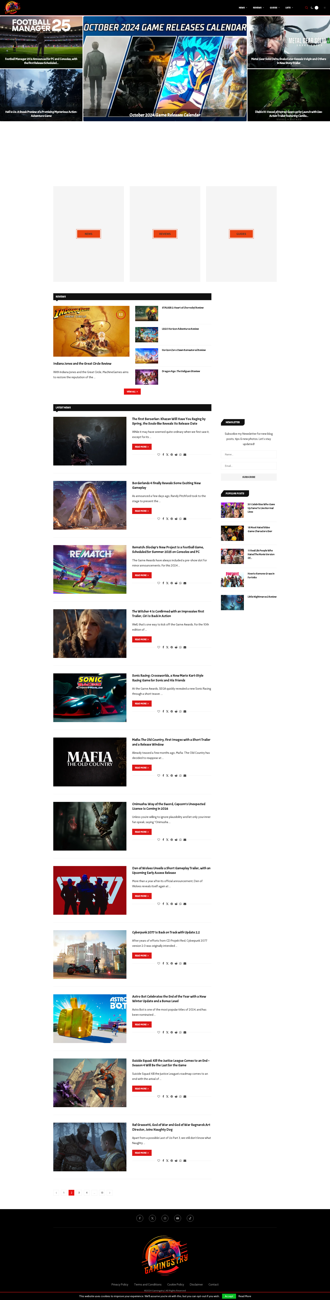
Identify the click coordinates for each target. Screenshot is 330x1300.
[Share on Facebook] (163, 454)
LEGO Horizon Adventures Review (180, 328)
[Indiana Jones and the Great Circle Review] (91, 331)
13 (102, 1192)
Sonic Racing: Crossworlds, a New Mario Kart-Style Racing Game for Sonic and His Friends (167, 677)
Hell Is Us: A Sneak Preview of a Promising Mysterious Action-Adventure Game (41, 114)
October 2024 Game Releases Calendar (165, 115)
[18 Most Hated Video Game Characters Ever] (232, 533)
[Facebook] (139, 1218)
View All (131, 391)
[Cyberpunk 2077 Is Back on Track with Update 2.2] (89, 954)
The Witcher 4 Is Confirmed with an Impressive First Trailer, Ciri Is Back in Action (168, 613)
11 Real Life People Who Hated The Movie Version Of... (261, 554)
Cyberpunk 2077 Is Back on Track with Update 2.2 (166, 932)
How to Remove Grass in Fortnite (261, 575)
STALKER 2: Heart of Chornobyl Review (183, 307)
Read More (245, 1296)
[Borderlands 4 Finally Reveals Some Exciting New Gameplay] (89, 505)
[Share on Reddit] (176, 454)
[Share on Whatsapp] (180, 454)
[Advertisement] (165, 153)
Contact (214, 1284)
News (242, 7)
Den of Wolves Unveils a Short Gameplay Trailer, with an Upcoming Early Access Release (171, 870)
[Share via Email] (185, 454)
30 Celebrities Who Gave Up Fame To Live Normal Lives (261, 508)
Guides (273, 7)
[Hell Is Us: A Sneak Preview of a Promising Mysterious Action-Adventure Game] (41, 95)
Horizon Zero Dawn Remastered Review (184, 350)
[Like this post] (158, 454)
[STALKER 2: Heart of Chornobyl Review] (146, 313)
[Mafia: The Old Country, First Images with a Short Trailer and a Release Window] (89, 762)
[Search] (306, 7)
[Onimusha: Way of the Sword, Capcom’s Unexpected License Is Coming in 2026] (89, 826)
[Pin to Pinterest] (172, 454)
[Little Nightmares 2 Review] (232, 602)
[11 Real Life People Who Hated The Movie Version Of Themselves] (232, 556)
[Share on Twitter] (167, 454)
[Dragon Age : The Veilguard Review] (146, 377)
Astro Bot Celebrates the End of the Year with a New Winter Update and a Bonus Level (169, 998)
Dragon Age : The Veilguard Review (181, 371)
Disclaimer (196, 1284)
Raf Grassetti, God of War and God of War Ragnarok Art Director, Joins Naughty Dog (171, 1127)
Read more (140, 446)
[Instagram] (165, 1218)
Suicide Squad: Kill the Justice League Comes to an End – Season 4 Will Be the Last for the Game (170, 1062)
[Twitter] (152, 1218)
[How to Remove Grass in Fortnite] (232, 579)
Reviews (257, 7)
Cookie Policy (175, 1284)
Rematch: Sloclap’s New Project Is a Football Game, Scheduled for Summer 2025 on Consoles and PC (168, 549)
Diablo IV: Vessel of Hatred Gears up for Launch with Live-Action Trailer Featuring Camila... (288, 114)
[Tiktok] (190, 1218)
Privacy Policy (120, 1284)
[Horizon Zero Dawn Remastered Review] (146, 356)
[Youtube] (177, 1218)
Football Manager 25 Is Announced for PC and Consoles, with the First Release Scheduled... (41, 61)
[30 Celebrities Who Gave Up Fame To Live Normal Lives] (232, 510)
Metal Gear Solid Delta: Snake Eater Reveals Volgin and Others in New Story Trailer (288, 61)
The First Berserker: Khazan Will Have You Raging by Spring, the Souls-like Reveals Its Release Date (168, 421)
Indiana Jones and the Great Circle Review (82, 363)
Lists (288, 7)
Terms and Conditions (148, 1284)
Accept (229, 1296)
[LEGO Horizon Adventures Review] (146, 334)
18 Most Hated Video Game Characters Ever (260, 529)
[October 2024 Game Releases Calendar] (165, 68)
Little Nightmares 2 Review (262, 596)
